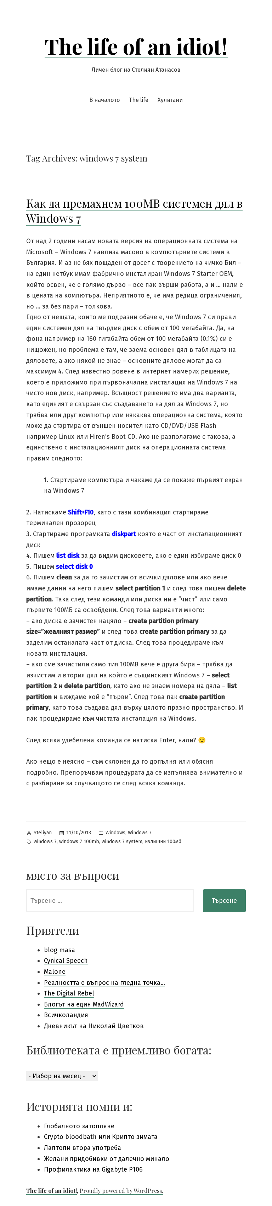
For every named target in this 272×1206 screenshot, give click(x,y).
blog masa (59, 950)
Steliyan (43, 833)
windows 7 (45, 842)
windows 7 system (122, 842)
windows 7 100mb (79, 842)
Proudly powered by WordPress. (121, 1190)
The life (138, 100)
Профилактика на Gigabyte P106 (93, 1169)
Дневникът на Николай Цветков (94, 1026)
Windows (115, 833)
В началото (104, 100)
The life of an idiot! (136, 46)
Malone (55, 972)
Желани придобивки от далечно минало (106, 1159)
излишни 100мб (163, 842)
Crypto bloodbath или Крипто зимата (101, 1137)
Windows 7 (140, 833)
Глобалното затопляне (79, 1126)
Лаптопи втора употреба (82, 1148)
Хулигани (170, 100)
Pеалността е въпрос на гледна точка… (104, 983)
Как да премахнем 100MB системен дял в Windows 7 (134, 210)
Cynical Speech (66, 961)
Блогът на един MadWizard (84, 1004)
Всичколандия (66, 1015)
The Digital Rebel (69, 993)
